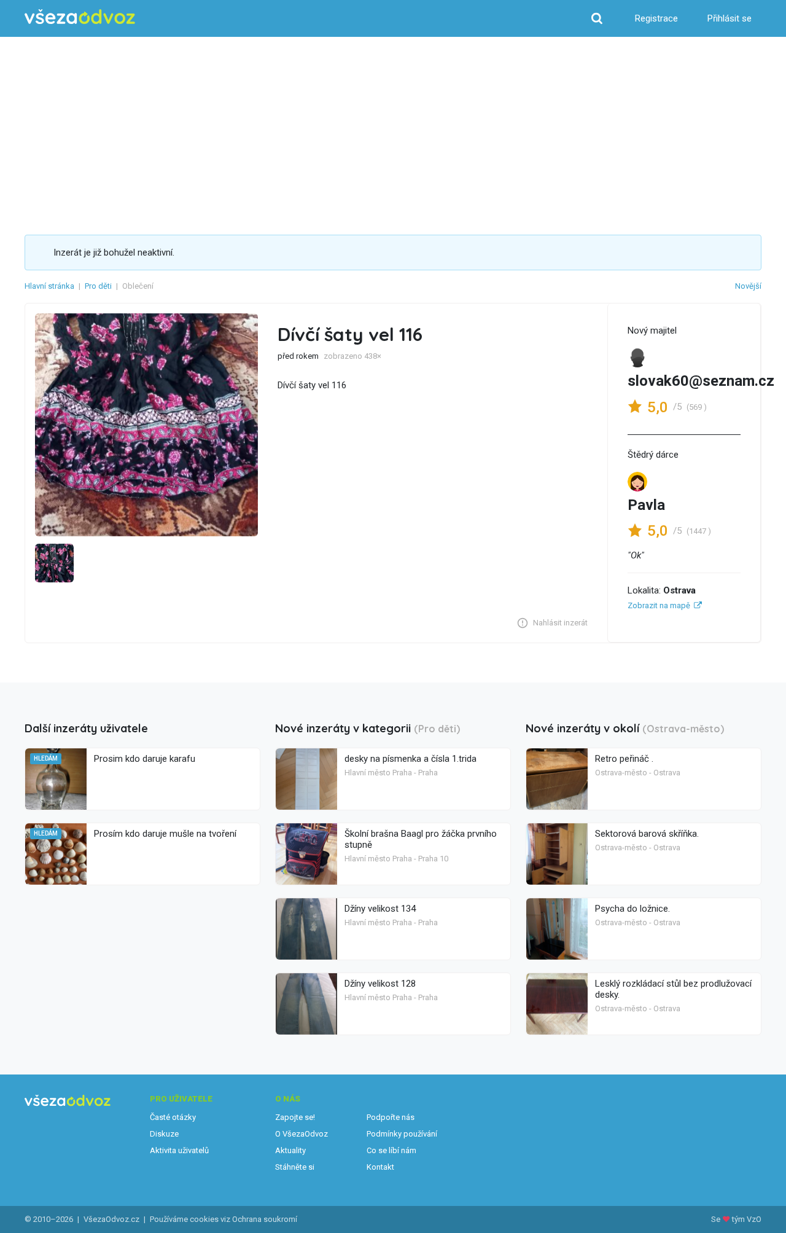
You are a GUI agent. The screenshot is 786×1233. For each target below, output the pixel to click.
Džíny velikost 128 (380, 983)
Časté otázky (173, 1117)
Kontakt (380, 1167)
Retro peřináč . (624, 758)
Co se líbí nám (391, 1150)
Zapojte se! (295, 1117)
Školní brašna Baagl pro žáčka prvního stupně (420, 839)
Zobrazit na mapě (659, 605)
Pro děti (98, 286)
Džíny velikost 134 (380, 908)
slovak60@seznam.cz (701, 380)
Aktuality (290, 1150)
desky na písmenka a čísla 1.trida (410, 758)
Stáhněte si (294, 1167)
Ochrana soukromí (264, 1219)
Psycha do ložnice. (632, 908)
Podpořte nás (390, 1117)
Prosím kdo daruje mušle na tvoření (165, 833)
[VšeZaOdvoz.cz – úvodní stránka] (80, 17)
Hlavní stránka (49, 286)
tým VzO (746, 1219)
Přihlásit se (729, 18)
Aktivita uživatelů (179, 1150)
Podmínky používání (402, 1133)
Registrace (656, 18)
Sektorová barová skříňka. (647, 833)
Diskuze (164, 1133)
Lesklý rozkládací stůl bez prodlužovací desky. (673, 989)
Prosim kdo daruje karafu (144, 758)
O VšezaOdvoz (301, 1133)
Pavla (646, 505)
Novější (748, 286)
